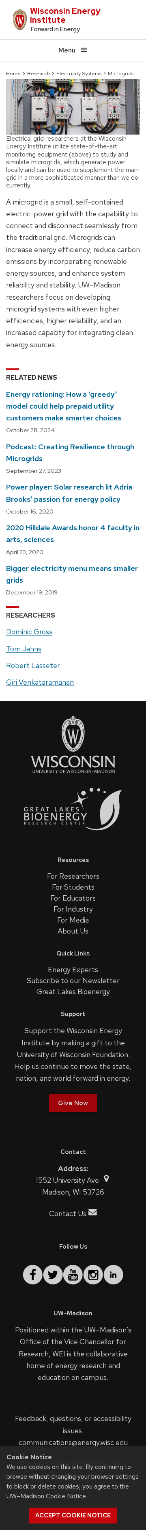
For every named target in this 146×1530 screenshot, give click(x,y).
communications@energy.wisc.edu (73, 1442)
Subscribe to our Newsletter (73, 980)
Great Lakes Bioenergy (73, 991)
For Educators (73, 898)
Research (38, 73)
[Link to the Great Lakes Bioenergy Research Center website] (73, 837)
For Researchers (73, 876)
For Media (73, 920)
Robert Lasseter (33, 665)
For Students (73, 887)
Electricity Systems (78, 73)
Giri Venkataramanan (40, 682)
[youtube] (73, 1274)
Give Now (73, 1103)
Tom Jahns (23, 648)
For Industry (73, 909)
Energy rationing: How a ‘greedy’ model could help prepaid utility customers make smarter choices (63, 406)
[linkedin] (113, 1274)
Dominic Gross (29, 631)
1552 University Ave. (69, 1180)
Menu (66, 50)
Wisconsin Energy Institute (65, 15)
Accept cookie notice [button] (73, 1515)
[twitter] (52, 1274)
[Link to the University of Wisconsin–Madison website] (73, 772)
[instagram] (93, 1274)
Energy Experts (73, 969)
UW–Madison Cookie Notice (46, 1496)
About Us (73, 931)
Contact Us (67, 1213)
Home (13, 73)
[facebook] (33, 1274)
